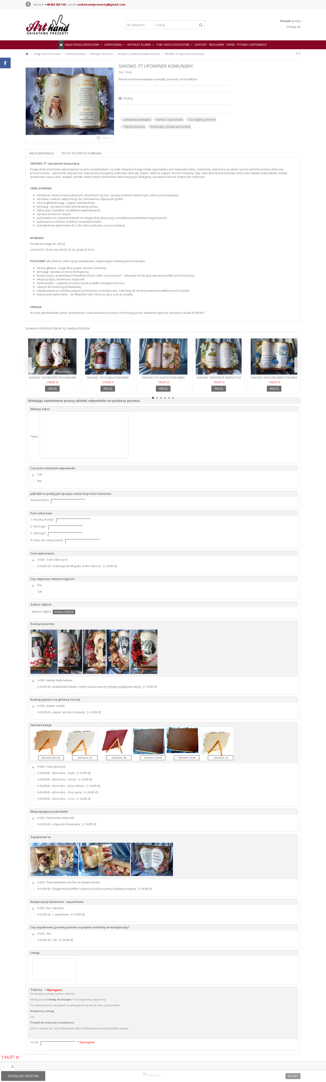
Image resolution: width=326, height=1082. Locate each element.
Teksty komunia (134, 127)
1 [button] (153, 398)
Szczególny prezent (202, 120)
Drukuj (127, 98)
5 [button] (169, 398)
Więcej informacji (41, 153)
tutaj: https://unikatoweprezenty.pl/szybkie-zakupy (98, 1028)
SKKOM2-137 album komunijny (163, 377)
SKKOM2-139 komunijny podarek (274, 377)
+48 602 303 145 (55, 4)
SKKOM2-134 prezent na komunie (52, 377)
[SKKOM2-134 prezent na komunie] (52, 356)
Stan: (121, 72)
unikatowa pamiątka (137, 120)
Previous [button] (28, 365)
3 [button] (161, 398)
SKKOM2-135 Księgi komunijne (108, 377)
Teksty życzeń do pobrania (81, 153)
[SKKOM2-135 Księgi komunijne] (108, 356)
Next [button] (298, 365)
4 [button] (165, 398)
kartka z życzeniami (170, 120)
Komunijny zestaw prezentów (170, 127)
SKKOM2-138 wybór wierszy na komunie (218, 379)
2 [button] (157, 398)
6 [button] (173, 398)
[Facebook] (28, 4)
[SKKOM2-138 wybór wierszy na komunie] (218, 356)
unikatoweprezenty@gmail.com (101, 4)
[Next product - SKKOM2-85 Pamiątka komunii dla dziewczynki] (299, 53)
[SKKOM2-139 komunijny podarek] (274, 356)
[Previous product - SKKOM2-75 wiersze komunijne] (297, 53)
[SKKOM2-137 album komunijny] (163, 356)
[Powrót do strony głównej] (27, 54)
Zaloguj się (292, 27)
